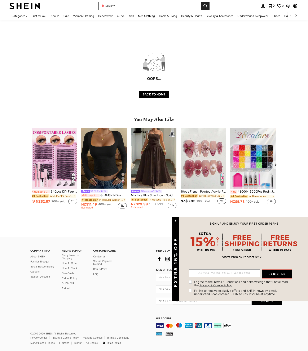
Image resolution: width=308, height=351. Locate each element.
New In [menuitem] (54, 16)
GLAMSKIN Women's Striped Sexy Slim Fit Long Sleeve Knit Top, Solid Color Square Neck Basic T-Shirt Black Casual (104, 195)
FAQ (95, 274)
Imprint (78, 343)
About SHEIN (37, 256)
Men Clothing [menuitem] (146, 16)
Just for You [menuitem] (39, 16)
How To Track (69, 268)
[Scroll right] (295, 16)
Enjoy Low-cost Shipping (70, 257)
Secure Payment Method (102, 263)
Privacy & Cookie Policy (65, 337)
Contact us (99, 256)
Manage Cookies (92, 337)
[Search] (205, 6)
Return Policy (69, 278)
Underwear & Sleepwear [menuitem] (252, 16)
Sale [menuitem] (66, 16)
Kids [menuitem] (131, 16)
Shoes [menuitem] (276, 16)
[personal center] (262, 5)
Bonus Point (100, 269)
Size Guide (68, 273)
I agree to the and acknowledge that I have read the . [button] (241, 283)
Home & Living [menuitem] (168, 16)
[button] (288, 5)
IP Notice (64, 343)
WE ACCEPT (163, 318)
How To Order (70, 263)
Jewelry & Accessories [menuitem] (219, 16)
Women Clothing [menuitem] (83, 16)
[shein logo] (24, 5)
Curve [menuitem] (120, 16)
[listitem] (54, 168)
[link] (271, 5)
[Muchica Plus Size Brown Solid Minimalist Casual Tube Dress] (153, 158)
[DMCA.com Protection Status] (169, 333)
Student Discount (40, 276)
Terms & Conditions (118, 337)
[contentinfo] (219, 325)
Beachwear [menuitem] (105, 16)
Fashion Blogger (39, 261)
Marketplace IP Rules (42, 343)
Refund (66, 288)
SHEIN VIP (68, 283)
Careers (35, 271)
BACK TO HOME (154, 94)
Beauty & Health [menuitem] (191, 16)
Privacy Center (38, 337)
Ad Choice (92, 343)
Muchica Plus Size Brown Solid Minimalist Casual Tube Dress (153, 195)
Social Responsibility (42, 266)
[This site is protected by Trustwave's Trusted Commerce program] (159, 333)
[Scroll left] (290, 16)
